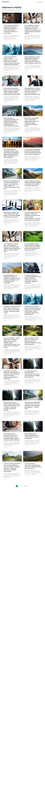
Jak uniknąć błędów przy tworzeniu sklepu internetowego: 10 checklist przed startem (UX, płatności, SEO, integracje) (32, 374)
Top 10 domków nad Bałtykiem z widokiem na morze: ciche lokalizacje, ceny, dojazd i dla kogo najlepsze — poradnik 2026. (33, 405)
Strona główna (40, 1)
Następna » (26, 486)
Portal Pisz (5, 2)
